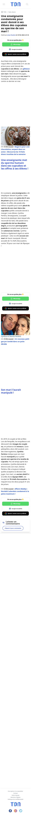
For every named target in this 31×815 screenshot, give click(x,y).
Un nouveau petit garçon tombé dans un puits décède (15, 341)
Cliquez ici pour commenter (13, 528)
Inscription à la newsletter (15, 791)
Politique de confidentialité (15, 799)
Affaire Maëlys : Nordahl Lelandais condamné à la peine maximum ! (15, 491)
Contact (15, 793)
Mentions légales (15, 797)
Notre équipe (15, 795)
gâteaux (26, 69)
